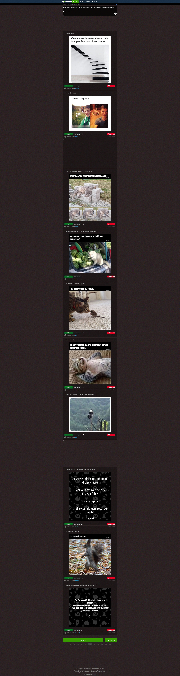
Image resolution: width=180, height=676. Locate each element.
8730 (69, 644)
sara (76, 335)
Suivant (82, 640)
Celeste (76, 136)
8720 (110, 644)
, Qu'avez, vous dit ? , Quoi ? (75, 284)
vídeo (79, 4)
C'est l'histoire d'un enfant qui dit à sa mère (80, 469)
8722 (102, 644)
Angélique (77, 580)
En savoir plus (66, 11)
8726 (86, 644)
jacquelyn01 (77, 632)
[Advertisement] (90, 24)
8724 (94, 644)
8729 (74, 644)
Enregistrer (112, 85)
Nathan (76, 226)
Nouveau (88, 1)
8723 (98, 644)
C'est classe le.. (71, 33)
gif (68, 4)
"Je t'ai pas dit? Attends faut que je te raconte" (81, 585)
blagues (64, 4)
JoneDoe (77, 279)
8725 (90, 644)
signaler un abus (111, 88)
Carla (76, 437)
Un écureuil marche (72, 531)
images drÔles (73, 4)
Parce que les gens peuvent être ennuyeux (80, 394)
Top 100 (81, 1)
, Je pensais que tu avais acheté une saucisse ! (81, 231)
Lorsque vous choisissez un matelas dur (79, 171)
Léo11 (76, 526)
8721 (106, 644)
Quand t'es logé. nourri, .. (74, 340)
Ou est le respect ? (72, 93)
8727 (82, 644)
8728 (78, 644)
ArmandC (77, 88)
